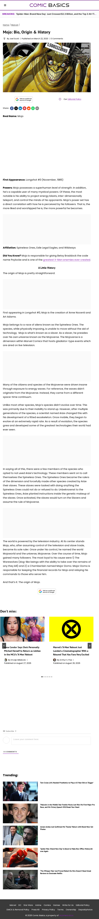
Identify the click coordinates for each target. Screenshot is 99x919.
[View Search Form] (94, 5)
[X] (16, 108)
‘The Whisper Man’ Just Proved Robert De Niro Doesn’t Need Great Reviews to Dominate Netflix (65, 872)
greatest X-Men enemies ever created (66, 259)
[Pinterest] (24, 108)
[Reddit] (29, 108)
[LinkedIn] (20, 108)
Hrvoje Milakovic (18, 660)
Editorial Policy (74, 99)
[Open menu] (5, 5)
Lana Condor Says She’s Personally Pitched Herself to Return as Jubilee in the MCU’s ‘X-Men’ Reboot (22, 651)
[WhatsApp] (33, 108)
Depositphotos (85, 909)
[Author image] (4, 38)
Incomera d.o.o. (66, 915)
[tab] (42, 676)
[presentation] (22, 629)
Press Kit (36, 909)
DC (19, 905)
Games (56, 905)
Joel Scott (14, 38)
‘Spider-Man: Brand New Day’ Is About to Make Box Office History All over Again (66, 850)
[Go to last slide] (4, 646)
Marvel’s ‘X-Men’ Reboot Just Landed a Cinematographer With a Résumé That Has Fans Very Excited (71, 651)
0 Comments (57, 38)
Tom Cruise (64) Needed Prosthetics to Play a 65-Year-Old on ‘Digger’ (66, 783)
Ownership (71, 909)
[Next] (90, 646)
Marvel (13, 905)
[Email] (37, 108)
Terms (60, 909)
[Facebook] (12, 108)
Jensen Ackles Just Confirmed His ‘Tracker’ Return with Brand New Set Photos (66, 828)
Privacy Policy (48, 909)
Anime (38, 905)
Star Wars (28, 905)
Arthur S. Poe (66, 660)
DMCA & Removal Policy (18, 909)
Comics (47, 905)
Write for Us (68, 905)
